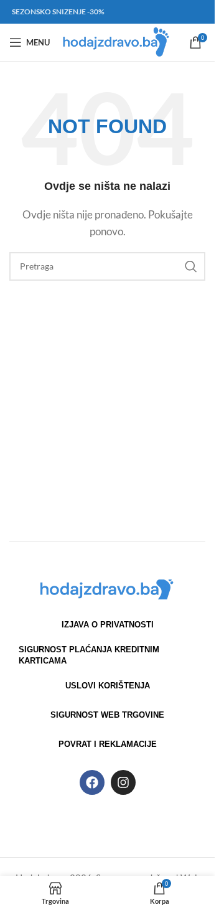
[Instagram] (123, 782)
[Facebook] (92, 782)
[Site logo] (116, 41)
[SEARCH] (191, 266)
